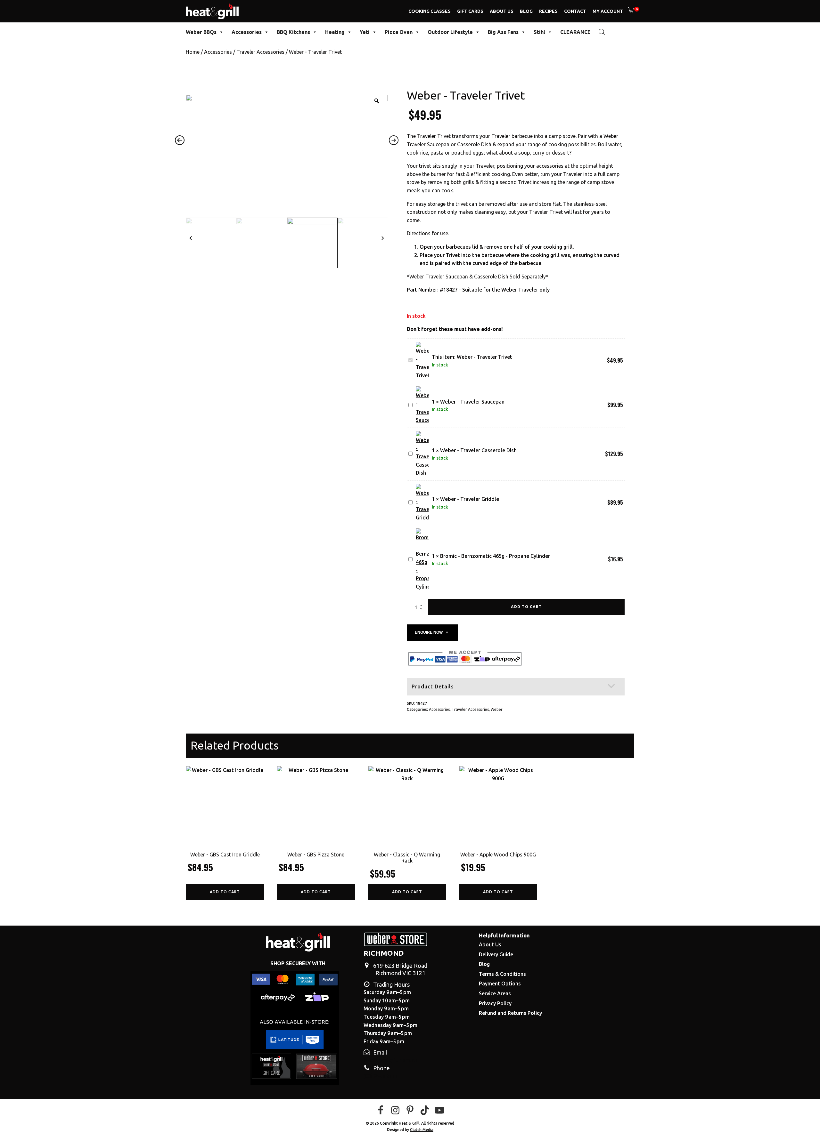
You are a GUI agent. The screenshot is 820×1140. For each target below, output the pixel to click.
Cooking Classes (429, 11)
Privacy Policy (495, 1003)
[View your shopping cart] (631, 11)
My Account (608, 11)
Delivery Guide (496, 954)
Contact (575, 11)
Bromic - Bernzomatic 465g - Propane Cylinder (495, 556)
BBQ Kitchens (293, 32)
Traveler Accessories (260, 52)
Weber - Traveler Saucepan (472, 402)
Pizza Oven (399, 32)
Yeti (365, 32)
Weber (497, 709)
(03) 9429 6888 (381, 1076)
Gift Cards (470, 11)
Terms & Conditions (502, 974)
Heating (335, 32)
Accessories (247, 32)
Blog (526, 11)
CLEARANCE (575, 32)
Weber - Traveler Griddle (469, 499)
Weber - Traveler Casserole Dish (478, 450)
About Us (501, 11)
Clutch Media (421, 1130)
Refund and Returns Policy (510, 1013)
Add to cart (526, 607)
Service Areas (495, 993)
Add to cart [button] (225, 892)
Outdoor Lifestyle (450, 32)
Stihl (539, 32)
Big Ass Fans (503, 32)
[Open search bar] (602, 32)
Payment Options (500, 983)
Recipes (548, 11)
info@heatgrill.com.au (390, 1060)
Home (193, 52)
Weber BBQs (201, 32)
